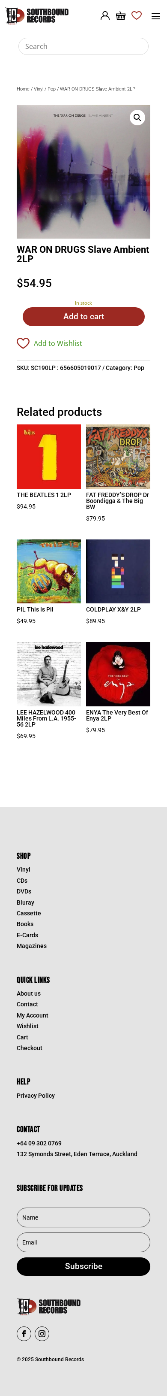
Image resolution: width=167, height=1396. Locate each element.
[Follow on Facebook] (24, 1333)
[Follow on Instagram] (42, 1333)
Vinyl (38, 89)
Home (23, 89)
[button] (137, 117)
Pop (52, 89)
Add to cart (83, 316)
